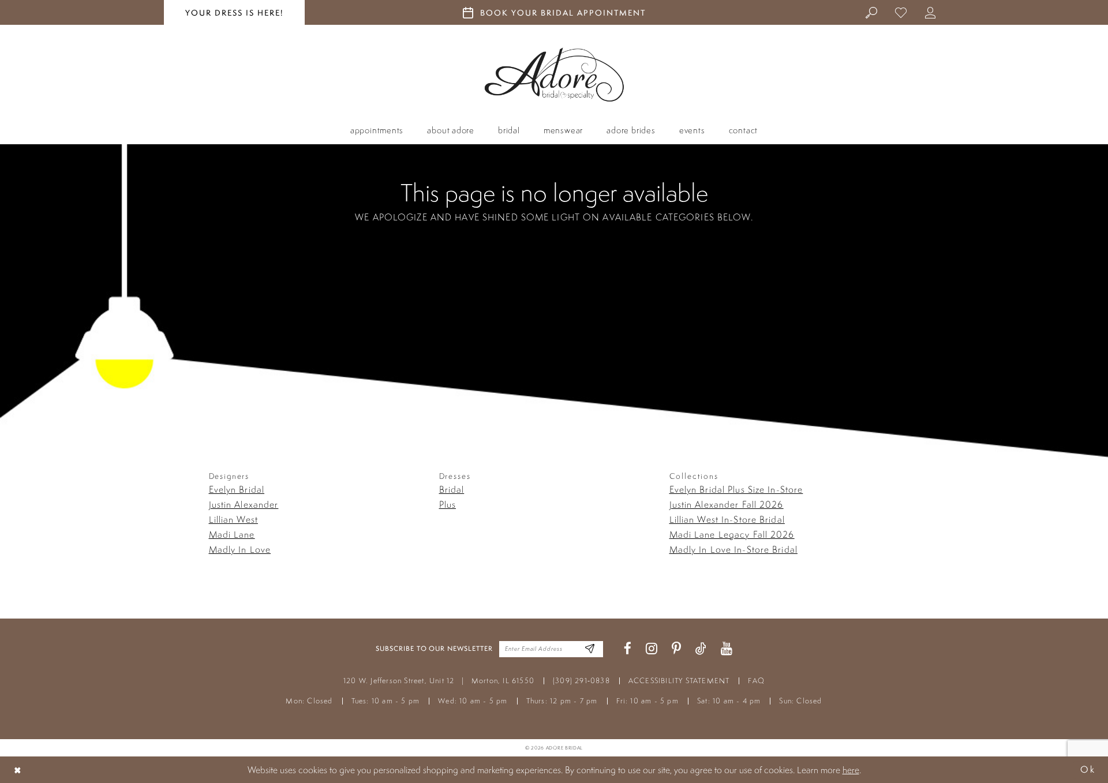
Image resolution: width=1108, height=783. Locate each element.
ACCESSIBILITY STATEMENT (679, 680)
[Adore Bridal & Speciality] (554, 74)
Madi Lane (232, 534)
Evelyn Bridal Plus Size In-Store (736, 489)
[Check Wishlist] (901, 12)
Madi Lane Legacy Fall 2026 (732, 534)
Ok (1087, 769)
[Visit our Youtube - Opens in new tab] (726, 648)
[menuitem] (871, 12)
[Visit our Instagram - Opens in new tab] (651, 648)
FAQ (756, 680)
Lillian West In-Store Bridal (727, 519)
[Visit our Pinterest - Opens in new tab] (676, 648)
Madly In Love (240, 549)
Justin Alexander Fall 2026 (726, 504)
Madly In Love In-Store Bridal (733, 549)
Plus (447, 504)
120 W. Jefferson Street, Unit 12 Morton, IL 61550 (438, 680)
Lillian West (233, 519)
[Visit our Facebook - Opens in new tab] (627, 648)
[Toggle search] (871, 12)
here (851, 769)
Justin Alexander (244, 504)
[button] (930, 12)
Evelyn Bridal (237, 489)
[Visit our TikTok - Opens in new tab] (700, 648)
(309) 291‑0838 (581, 680)
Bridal (452, 489)
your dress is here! (234, 13)
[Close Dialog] (18, 769)
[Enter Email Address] (590, 648)
